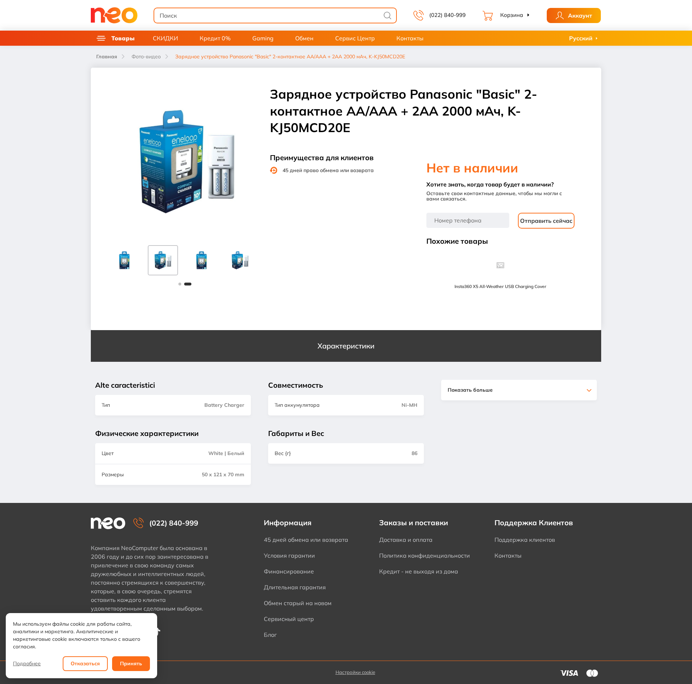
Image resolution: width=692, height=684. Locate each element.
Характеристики (346, 345)
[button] (180, 284)
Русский (581, 38)
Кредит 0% (215, 38)
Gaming (263, 38)
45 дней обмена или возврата (306, 539)
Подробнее (27, 663)
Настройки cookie (355, 672)
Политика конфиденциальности (424, 555)
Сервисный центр (289, 618)
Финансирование (289, 571)
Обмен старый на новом (298, 603)
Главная (106, 56)
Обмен (304, 38)
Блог (270, 634)
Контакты (409, 38)
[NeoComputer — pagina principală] (108, 523)
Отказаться (85, 663)
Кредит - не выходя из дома (418, 571)
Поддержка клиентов (524, 539)
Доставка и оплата (405, 539)
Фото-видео (146, 56)
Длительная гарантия (295, 587)
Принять (131, 663)
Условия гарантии (289, 555)
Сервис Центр (355, 38)
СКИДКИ (165, 38)
